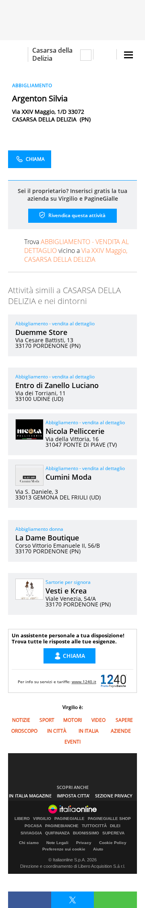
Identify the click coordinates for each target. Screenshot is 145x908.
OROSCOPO (24, 730)
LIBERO (22, 819)
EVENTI (72, 741)
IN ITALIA (89, 730)
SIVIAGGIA (31, 833)
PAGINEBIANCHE (62, 826)
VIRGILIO (42, 819)
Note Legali (57, 842)
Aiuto (98, 849)
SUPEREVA (113, 833)
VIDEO (98, 720)
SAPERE (124, 720)
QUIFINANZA (57, 833)
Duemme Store (41, 332)
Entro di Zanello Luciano (57, 385)
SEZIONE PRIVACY (114, 796)
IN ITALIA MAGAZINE (30, 796)
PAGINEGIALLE (69, 819)
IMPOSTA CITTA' (73, 796)
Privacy (83, 842)
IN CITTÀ (56, 730)
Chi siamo (29, 842)
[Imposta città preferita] (18, 54)
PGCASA (33, 826)
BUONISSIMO (86, 833)
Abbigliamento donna (39, 529)
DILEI (115, 826)
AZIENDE (121, 730)
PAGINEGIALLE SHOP (109, 819)
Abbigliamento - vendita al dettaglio (55, 323)
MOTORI (72, 720)
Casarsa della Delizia (52, 54)
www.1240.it (84, 681)
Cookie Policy (112, 842)
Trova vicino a (76, 250)
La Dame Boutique (47, 537)
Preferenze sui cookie (63, 849)
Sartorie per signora (68, 582)
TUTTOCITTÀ (94, 826)
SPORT (46, 720)
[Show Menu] (128, 55)
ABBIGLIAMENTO (32, 85)
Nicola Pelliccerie (75, 431)
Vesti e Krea (66, 591)
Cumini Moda (68, 477)
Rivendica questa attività (76, 215)
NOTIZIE (21, 720)
